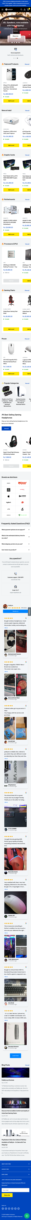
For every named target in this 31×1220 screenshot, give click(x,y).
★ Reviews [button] (29, 611)
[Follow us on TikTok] (15, 1208)
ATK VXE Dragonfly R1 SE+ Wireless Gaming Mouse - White (10, 361)
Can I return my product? (9, 550)
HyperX (5, 450)
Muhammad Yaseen (14, 654)
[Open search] (21, 9)
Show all (27, 64)
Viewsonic (6, 129)
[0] (28, 9)
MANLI (4, 173)
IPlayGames (12, 784)
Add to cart (11, 101)
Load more (15, 1056)
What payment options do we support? (13, 529)
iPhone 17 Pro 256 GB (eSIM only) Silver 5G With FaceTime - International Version (10, 88)
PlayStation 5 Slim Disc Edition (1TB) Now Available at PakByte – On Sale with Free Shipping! (14, 1142)
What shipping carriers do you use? (12, 544)
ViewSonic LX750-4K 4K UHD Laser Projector (10, 132)
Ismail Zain (11, 741)
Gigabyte (5, 218)
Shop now (15, 37)
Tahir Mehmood (13, 959)
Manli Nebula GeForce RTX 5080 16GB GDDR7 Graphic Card (10, 178)
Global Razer (7, 309)
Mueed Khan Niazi (14, 697)
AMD (4, 262)
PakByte (10, 605)
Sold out (11, 280)
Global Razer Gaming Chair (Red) (10, 312)
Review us (15, 611)
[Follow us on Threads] (9, 1208)
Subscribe (7, 1195)
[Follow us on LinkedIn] (18, 1208)
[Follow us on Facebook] (3, 1208)
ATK (4, 357)
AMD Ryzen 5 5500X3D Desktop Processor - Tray (10, 266)
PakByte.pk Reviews (8, 1080)
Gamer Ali (11, 915)
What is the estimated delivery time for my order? (13, 537)
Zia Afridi (11, 1003)
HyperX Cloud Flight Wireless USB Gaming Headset (11, 453)
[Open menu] (2, 9)
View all (27, 110)
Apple (5, 82)
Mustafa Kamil (12, 871)
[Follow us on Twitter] (6, 1208)
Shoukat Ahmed (13, 1046)
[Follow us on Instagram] (12, 1208)
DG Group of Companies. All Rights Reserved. (12, 1216)
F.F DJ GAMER (12, 828)
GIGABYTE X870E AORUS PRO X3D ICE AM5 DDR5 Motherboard (10, 222)
